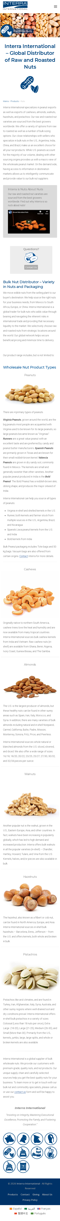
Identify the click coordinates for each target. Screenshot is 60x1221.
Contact (23, 556)
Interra (6, 101)
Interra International (28, 1183)
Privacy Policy (30, 1199)
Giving (36, 1194)
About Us (47, 1194)
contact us (20, 1091)
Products (15, 101)
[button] (55, 6)
